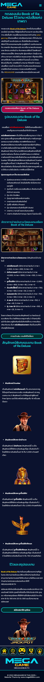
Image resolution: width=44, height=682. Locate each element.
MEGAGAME (9, 72)
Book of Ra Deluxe (18, 28)
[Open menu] (40, 5)
